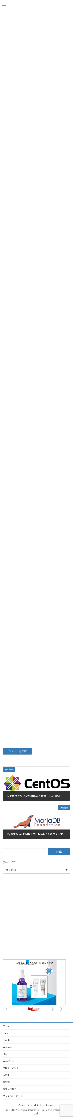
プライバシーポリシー (14, 1096)
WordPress (8, 1061)
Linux (5, 1033)
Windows (7, 1047)
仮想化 (6, 1075)
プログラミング (11, 1068)
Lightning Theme (37, 1110)
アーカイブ (9, 862)
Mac (5, 1054)
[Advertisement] (36, 917)
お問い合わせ (9, 1089)
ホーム (6, 1026)
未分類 (6, 1082)
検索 (59, 852)
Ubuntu (6, 1040)
